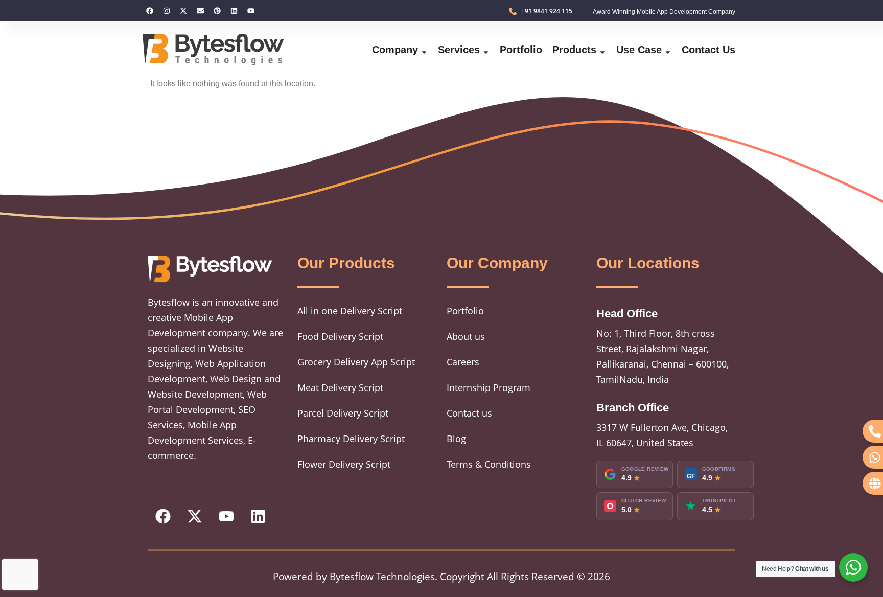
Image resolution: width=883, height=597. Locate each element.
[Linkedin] (234, 11)
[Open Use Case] (667, 49)
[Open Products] (602, 49)
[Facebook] (150, 11)
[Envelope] (200, 11)
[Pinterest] (217, 11)
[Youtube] (251, 11)
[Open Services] (486, 49)
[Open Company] (424, 49)
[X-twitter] (183, 11)
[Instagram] (166, 11)
